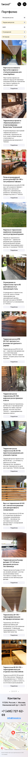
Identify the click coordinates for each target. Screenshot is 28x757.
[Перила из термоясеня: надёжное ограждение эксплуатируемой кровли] (14, 214)
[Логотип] (6, 4)
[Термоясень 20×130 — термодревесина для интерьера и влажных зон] (14, 599)
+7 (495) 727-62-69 (13, 713)
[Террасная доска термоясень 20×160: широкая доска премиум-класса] (14, 378)
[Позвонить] (19, 4)
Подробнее (14, 88)
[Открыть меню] (24, 4)
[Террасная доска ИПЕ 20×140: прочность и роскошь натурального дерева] (14, 324)
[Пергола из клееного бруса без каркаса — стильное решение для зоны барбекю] (14, 52)
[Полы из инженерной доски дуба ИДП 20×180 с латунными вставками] (14, 162)
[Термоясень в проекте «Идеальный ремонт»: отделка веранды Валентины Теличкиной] (14, 105)
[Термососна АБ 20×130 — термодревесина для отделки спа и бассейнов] (14, 652)
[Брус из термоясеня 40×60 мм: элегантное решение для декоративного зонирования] (14, 488)
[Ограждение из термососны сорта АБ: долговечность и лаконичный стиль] (14, 267)
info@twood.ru (14, 718)
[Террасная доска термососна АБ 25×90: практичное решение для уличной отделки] (14, 433)
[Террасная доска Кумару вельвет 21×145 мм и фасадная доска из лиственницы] (14, 544)
